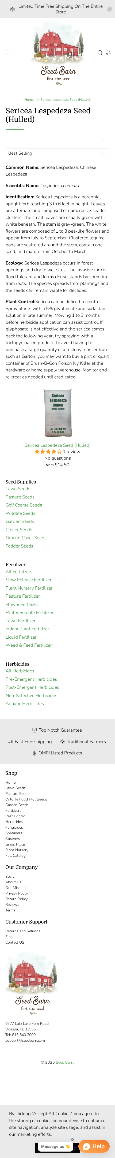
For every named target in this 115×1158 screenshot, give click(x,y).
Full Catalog (15, 855)
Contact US (14, 942)
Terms (10, 910)
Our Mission (15, 887)
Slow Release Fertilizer (29, 580)
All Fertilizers (19, 572)
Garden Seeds (20, 521)
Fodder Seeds (19, 546)
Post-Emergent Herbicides (32, 687)
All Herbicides (20, 671)
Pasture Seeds (20, 497)
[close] (109, 9)
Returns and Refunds (22, 931)
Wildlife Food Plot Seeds (26, 799)
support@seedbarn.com (25, 1040)
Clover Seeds (19, 530)
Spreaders (13, 833)
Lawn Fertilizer (21, 621)
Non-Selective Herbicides (31, 695)
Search (11, 876)
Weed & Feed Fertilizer (29, 645)
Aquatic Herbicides (25, 704)
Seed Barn (64, 1062)
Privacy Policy (16, 893)
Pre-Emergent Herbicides (31, 679)
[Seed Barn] (57, 53)
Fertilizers (13, 810)
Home (29, 100)
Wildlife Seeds (20, 513)
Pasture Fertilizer (23, 596)
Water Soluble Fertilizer (29, 612)
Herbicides (14, 821)
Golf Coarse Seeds (24, 505)
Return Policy (16, 899)
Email (9, 936)
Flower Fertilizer (22, 604)
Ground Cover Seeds (26, 538)
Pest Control (15, 816)
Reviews (12, 904)
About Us (13, 882)
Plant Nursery (16, 849)
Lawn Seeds (18, 489)
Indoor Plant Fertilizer (27, 629)
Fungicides (14, 827)
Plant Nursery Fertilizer (29, 588)
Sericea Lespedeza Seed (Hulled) (65, 100)
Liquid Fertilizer (21, 637)
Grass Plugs (15, 844)
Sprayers (12, 838)
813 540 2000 (24, 1034)
